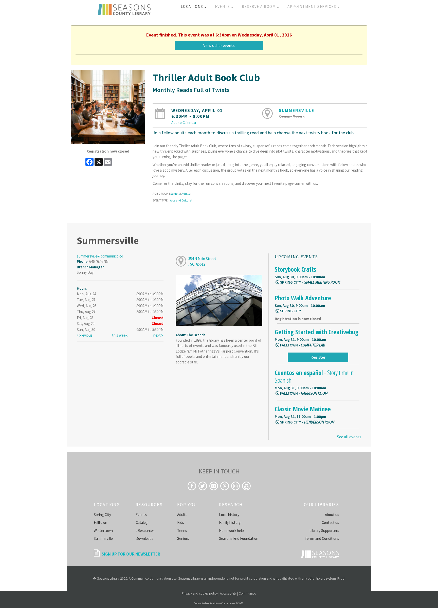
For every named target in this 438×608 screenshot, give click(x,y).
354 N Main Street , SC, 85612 (202, 261)
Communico (247, 593)
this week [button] (119, 335)
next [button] (157, 335)
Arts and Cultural (181, 200)
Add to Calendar (183, 122)
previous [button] (85, 335)
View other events (219, 45)
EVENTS (223, 6)
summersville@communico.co (100, 256)
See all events (349, 436)
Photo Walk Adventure (303, 297)
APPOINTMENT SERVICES (312, 6)
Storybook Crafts (295, 269)
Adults (185, 193)
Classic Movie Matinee (303, 408)
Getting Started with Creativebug (316, 331)
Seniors (175, 193)
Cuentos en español (314, 376)
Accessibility (228, 593)
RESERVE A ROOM (259, 6)
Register (318, 357)
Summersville (296, 110)
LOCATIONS (192, 6)
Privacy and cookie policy (200, 593)
